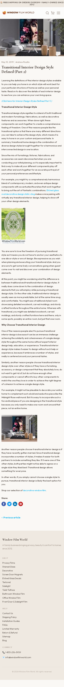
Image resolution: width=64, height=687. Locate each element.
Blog (4, 640)
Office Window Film (11, 598)
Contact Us (7, 613)
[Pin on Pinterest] (20, 504)
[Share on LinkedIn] (15, 504)
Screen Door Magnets (12, 574)
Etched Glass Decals (11, 578)
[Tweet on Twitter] (9, 504)
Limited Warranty (10, 629)
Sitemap (6, 636)
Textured (6, 582)
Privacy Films (8, 563)
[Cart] (52, 13)
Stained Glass (8, 567)
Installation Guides (11, 621)
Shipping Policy (9, 617)
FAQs (4, 625)
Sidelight (6, 586)
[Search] (47, 13)
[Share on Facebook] (3, 504)
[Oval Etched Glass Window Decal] (13, 245)
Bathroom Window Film (13, 594)
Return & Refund (9, 632)
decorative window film (34, 490)
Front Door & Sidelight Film (14, 602)
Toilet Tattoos (8, 590)
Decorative (7, 570)
